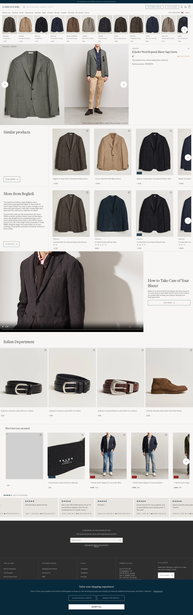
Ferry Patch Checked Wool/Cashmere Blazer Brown (72, 38)
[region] (96, 507)
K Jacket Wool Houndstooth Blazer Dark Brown (9, 38)
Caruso (21, 36)
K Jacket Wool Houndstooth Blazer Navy (41, 38)
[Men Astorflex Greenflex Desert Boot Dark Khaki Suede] (169, 377)
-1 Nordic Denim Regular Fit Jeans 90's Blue (105, 483)
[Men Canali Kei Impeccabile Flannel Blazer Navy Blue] (184, 24)
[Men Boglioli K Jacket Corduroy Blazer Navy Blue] (112, 213)
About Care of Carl (10, 577)
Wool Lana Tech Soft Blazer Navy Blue (151, 38)
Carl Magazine (174, 12)
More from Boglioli (19, 193)
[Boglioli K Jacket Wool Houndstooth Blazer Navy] (154, 176)
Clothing (15, 13)
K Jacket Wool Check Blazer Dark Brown (135, 38)
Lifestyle (50, 13)
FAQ (43, 577)
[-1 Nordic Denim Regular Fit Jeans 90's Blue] (108, 480)
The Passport (8, 573)
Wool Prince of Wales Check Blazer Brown (87, 38)
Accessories (29, 13)
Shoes (21, 13)
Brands (57, 13)
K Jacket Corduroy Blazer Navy (105, 242)
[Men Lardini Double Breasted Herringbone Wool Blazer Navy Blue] (104, 24)
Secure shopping (9, 569)
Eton (147, 36)
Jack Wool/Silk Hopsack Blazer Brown (168, 38)
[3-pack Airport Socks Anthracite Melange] (66, 480)
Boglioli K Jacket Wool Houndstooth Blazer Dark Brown (70, 179)
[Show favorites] (185, 7)
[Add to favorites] (86, 131)
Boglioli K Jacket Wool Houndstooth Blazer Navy (154, 179)
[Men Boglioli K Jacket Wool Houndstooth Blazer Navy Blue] (41, 24)
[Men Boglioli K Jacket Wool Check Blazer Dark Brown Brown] (136, 24)
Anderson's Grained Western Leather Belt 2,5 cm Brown (117, 411)
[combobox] (187, 12)
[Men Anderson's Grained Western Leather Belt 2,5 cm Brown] (121, 377)
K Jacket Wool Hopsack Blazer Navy (57, 38)
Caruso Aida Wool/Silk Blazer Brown (108, 179)
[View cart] (189, 7)
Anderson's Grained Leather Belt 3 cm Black (65, 411)
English (187, 12)
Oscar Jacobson (72, 36)
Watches (38, 13)
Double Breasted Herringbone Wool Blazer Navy (104, 38)
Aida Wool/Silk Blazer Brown (24, 38)
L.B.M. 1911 (165, 36)
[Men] (24, 456)
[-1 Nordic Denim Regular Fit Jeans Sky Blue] (149, 480)
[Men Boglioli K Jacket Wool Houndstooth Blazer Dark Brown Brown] (9, 24)
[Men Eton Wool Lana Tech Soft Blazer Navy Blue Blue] (152, 24)
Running (71, 13)
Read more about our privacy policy (96, 545)
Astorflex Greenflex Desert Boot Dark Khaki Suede (163, 411)
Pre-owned (79, 13)
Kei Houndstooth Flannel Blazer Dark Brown (120, 38)
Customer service (155, 7)
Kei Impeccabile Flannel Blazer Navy (184, 38)
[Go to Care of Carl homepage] (11, 7)
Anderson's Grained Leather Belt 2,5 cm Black (17, 411)
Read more (168, 303)
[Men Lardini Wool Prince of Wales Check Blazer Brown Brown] (89, 24)
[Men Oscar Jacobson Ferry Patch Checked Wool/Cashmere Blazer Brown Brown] (73, 24)
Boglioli (6, 36)
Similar (17, 132)
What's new (6, 13)
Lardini (84, 36)
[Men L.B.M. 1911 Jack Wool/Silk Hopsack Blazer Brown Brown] (168, 24)
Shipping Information (49, 569)
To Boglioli (10, 244)
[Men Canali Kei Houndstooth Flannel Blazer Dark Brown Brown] (120, 24)
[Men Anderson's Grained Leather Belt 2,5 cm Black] (24, 377)
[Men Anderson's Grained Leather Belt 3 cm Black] (72, 377)
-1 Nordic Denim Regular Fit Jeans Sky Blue (147, 483)
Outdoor (64, 13)
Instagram (84, 569)
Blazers (14, 46)
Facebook (84, 573)
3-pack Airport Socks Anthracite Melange (63, 483)
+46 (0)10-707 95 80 (129, 577)
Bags (44, 13)
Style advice (172, 7)
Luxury (86, 13)
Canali (116, 36)
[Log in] (181, 7)
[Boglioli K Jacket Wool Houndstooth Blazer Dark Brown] (71, 176)
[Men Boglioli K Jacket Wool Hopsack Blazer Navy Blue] (57, 24)
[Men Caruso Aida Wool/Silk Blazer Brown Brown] (25, 24)
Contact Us (46, 573)
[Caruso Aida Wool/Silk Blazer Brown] (112, 176)
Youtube (83, 577)
